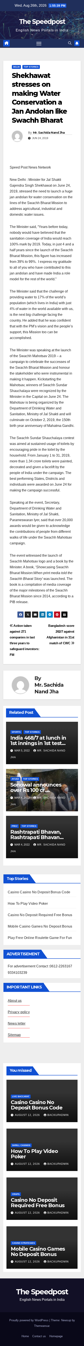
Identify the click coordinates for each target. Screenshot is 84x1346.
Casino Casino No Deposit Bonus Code (39, 892)
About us (15, 1000)
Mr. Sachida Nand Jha (49, 133)
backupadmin (58, 1115)
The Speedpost (42, 22)
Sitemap (14, 1035)
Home (25, 1336)
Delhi (16, 67)
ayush (15, 779)
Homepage (56, 1336)
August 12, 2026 (28, 1115)
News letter (16, 1023)
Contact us (39, 1336)
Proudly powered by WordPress (29, 1320)
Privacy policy (19, 1012)
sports (16, 732)
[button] (70, 43)
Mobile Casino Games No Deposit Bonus (40, 926)
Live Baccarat (20, 1096)
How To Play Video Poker (28, 903)
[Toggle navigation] (39, 43)
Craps (16, 1194)
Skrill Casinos (21, 1145)
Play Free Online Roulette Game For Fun (40, 938)
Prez (14, 826)
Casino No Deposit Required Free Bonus (40, 915)
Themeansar (41, 1325)
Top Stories (31, 67)
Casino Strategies (23, 1243)
